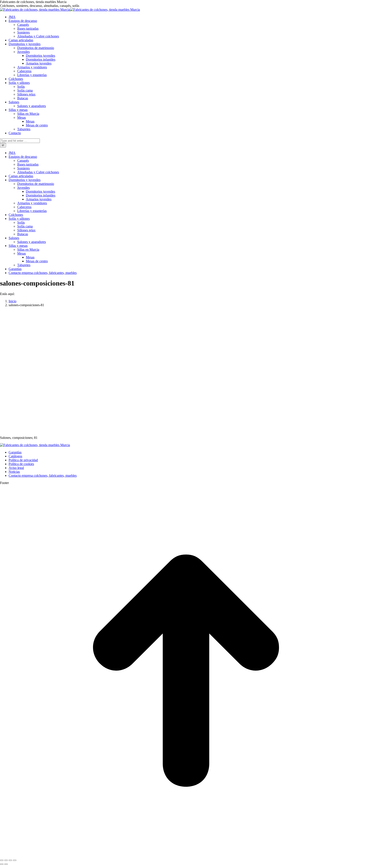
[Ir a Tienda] (186, 855)
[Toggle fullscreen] (10, 860)
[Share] (6, 860)
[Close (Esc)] (1, 860)
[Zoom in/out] (14, 860)
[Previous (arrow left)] (1, 864)
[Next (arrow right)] (6, 864)
